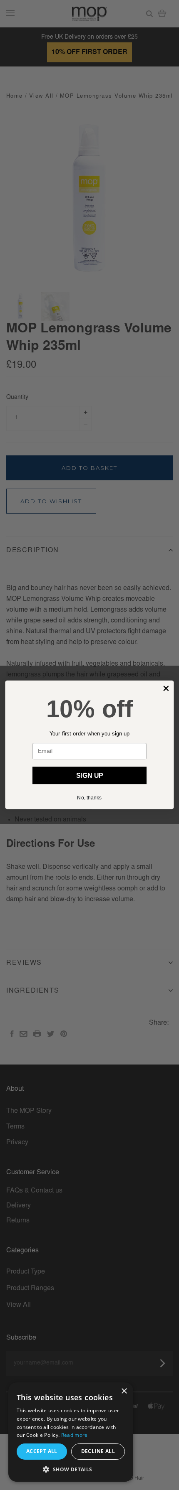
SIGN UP (89, 775)
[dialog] (70, 1432)
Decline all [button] (98, 1451)
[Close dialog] (166, 689)
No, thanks (89, 797)
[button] (71, 1469)
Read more (74, 1434)
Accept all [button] (41, 1451)
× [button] (124, 1391)
